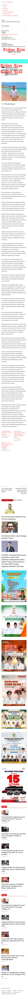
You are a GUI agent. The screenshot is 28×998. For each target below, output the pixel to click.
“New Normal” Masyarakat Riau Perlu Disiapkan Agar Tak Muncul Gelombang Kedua (19, 434)
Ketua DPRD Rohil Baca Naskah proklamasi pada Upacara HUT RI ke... (12, 941)
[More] (16, 78)
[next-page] (3, 569)
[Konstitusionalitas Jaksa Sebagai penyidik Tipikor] (14, 527)
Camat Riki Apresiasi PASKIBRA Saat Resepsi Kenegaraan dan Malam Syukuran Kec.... (12, 886)
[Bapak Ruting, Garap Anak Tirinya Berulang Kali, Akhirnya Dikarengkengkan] (14, 951)
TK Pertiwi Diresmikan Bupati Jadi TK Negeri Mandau (6, 490)
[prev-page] (2, 569)
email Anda (4, 43)
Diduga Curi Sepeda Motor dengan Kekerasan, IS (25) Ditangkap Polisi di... (13, 974)
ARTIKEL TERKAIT (7, 500)
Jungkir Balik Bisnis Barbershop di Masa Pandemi (6, 433)
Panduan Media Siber (8, 12)
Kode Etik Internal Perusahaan (10, 15)
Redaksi (5, 6)
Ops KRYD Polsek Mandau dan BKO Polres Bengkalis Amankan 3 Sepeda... (13, 836)
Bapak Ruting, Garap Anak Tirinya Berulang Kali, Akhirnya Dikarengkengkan (12, 957)
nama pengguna (5, 26)
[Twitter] (6, 78)
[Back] (2, 18)
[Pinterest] (9, 78)
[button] (2, 61)
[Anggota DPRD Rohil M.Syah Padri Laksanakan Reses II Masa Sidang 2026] (14, 863)
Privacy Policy (6, 14)
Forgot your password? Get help (9, 34)
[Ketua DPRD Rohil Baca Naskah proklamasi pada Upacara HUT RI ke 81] (14, 934)
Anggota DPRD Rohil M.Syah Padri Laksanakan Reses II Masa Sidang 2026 (13, 869)
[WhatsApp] (13, 78)
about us (5, 5)
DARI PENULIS (17, 500)
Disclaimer (5, 10)
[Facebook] (2, 78)
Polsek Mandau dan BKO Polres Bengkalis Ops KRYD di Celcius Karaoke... (12, 852)
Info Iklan (5, 8)
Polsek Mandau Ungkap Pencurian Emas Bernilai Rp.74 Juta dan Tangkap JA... (13, 819)
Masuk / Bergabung (8, 2)
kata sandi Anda (5, 30)
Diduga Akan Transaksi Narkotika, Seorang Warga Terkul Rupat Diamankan (21, 491)
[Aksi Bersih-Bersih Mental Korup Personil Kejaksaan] (14, 508)
